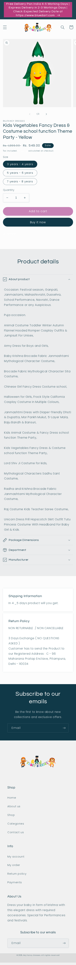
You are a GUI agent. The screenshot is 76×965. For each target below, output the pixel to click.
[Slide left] (30, 114)
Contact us (15, 832)
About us (13, 806)
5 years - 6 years (20, 173)
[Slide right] (46, 114)
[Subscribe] (64, 727)
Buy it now (38, 222)
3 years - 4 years (20, 164)
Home (11, 798)
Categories (15, 823)
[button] (5, 27)
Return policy (16, 874)
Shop (11, 815)
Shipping (23, 150)
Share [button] (11, 233)
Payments (14, 882)
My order (13, 865)
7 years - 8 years (20, 181)
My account (15, 856)
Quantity (8, 190)
